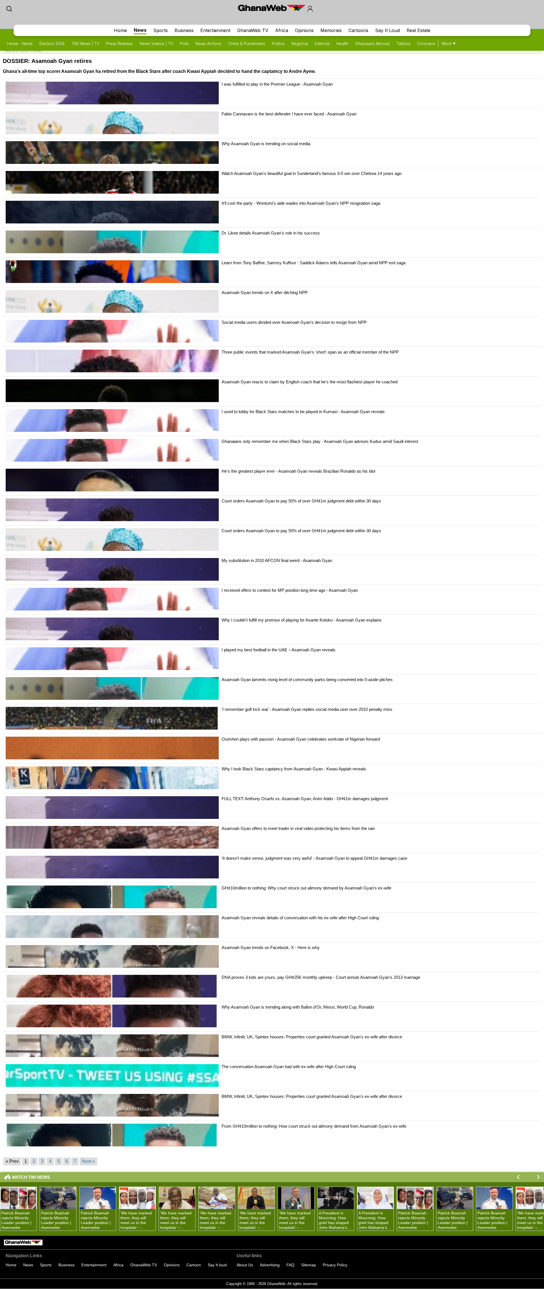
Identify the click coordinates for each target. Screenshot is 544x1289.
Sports (160, 30)
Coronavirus (428, 43)
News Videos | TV (156, 43)
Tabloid (403, 43)
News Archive (208, 43)
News (140, 30)
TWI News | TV (85, 43)
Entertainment (215, 30)
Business (184, 30)
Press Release (119, 43)
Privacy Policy (335, 1265)
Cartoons (358, 30)
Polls (184, 43)
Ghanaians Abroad (372, 43)
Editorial (322, 43)
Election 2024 (52, 43)
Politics (278, 43)
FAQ (290, 1265)
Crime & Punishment (246, 43)
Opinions (304, 30)
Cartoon (193, 1265)
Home (120, 30)
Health (342, 43)
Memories (331, 30)
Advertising (270, 1265)
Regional (300, 43)
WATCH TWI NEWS (31, 1177)
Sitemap (308, 1265)
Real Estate (418, 30)
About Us (245, 1265)
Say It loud (217, 1265)
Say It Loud (387, 30)
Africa (281, 30)
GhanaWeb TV (252, 30)
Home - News (20, 43)
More (447, 43)
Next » (88, 1161)
